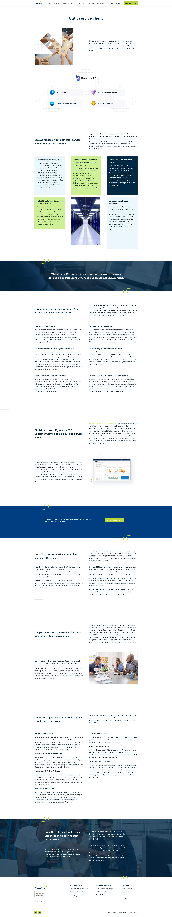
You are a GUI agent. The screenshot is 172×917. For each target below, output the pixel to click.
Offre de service (127, 889)
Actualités (91, 3)
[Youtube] (39, 912)
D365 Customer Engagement (104, 889)
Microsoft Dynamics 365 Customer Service (102, 424)
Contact (125, 898)
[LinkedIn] (35, 912)
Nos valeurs (126, 892)
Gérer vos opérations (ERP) (77, 892)
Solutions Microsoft (69, 3)
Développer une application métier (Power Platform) (79, 896)
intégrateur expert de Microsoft (114, 836)
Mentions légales (111, 913)
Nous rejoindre (115, 3)
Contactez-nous (130, 3)
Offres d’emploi (133, 913)
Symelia (81, 3)
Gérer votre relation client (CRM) (79, 889)
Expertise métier (54, 3)
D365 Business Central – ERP (104, 892)
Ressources (100, 3)
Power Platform (100, 895)
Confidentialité (122, 913)
